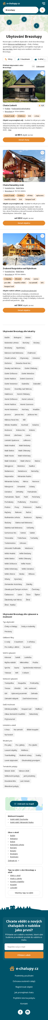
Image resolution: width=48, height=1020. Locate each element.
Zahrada (34, 693)
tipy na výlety (8, 49)
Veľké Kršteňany (11, 569)
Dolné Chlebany (31, 368)
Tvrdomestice (10, 543)
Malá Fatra (20, 188)
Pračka (35, 662)
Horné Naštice (10, 404)
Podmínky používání (24, 975)
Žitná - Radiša (10, 605)
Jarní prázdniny (29, 776)
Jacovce (8, 414)
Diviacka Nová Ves (23, 363)
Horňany (25, 409)
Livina (28, 435)
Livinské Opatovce (12, 440)
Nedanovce (9, 471)
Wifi (16, 673)
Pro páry (8, 745)
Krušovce (8, 430)
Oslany (32, 486)
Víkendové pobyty (12, 786)
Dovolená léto (10, 781)
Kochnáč (24, 425)
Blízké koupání (32, 729)
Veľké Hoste (26, 563)
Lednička (27, 657)
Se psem (26, 647)
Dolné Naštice (10, 378)
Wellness (24, 750)
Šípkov (37, 594)
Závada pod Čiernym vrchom (16, 589)
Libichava (17, 435)
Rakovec (18, 512)
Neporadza (9, 476)
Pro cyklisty (20, 745)
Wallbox (38, 709)
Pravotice (34, 502)
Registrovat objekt (24, 987)
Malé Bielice (9, 450)
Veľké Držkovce (11, 563)
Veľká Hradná (10, 553)
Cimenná (36, 358)
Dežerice (8, 363)
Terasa (7, 688)
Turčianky (34, 538)
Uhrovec (23, 543)
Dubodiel (36, 384)
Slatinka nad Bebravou (13, 528)
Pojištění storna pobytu (24, 998)
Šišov (28, 594)
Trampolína (9, 683)
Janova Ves (19, 414)
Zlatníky (29, 584)
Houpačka (22, 683)
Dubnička (25, 384)
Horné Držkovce (11, 399)
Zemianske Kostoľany (13, 584)
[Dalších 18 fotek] (24, 86)
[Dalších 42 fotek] (24, 249)
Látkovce (27, 440)
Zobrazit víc (12, 860)
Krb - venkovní (30, 688)
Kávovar (8, 657)
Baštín (7, 337)
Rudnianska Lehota (12, 517)
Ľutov (20, 594)
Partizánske (32, 492)
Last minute (25, 781)
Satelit (17, 657)
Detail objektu (24, 223)
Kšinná (7, 435)
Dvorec (7, 389)
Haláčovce (9, 394)
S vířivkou (31, 642)
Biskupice (17, 337)
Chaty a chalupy (11, 626)
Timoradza (9, 538)
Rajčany (8, 512)
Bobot (28, 337)
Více (9, 130)
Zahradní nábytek (11, 698)
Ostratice (8, 492)
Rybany (39, 517)
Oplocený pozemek (19, 693)
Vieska (21, 574)
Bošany (36, 342)
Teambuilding (10, 755)
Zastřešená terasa (30, 698)
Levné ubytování (11, 760)
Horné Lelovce (27, 399)
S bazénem (18, 642)
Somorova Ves (10, 533)
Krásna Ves (20, 430)
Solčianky (30, 528)
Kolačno (35, 425)
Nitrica (25, 481)
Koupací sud (26, 709)
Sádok (32, 533)
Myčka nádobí (10, 662)
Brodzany (8, 348)
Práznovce (27, 507)
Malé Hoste (9, 456)
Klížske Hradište (11, 425)
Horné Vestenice (11, 409)
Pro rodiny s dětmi (12, 647)
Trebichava (21, 538)
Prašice (7, 108)
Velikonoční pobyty (12, 776)
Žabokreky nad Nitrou (13, 600)
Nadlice (32, 466)
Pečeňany (36, 497)
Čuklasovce (9, 594)
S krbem (25, 673)
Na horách (9, 734)
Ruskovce (28, 517)
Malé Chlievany (24, 450)
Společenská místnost (32, 667)
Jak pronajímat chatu (24, 992)
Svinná (23, 533)
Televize (8, 673)
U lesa (7, 729)
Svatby (38, 755)
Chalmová (31, 353)
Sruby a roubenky (28, 626)
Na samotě (18, 729)
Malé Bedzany (24, 445)
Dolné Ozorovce (26, 378)
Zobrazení (40, 66)
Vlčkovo (31, 574)
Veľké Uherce (10, 574)
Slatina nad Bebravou (23, 522)
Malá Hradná (10, 445)
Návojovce (9, 486)
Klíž (24, 420)
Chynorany (24, 358)
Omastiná (21, 486)
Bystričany (20, 348)
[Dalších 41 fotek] (24, 166)
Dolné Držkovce (11, 373)
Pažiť (26, 497)
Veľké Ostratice (28, 569)
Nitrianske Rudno (24, 476)
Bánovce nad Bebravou (17, 44)
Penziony (8, 631)
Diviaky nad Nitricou (12, 368)
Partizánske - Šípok (12, 497)
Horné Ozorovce (26, 404)
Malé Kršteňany (24, 456)
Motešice (21, 466)
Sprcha (7, 667)
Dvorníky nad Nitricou (23, 389)
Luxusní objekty (11, 750)
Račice (28, 512)
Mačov (37, 461)
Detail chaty (24, 140)
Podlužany (22, 502)
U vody (7, 642)
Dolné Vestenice (11, 384)
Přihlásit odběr (24, 955)
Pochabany (9, 502)
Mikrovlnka (24, 662)
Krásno (32, 430)
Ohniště (17, 688)
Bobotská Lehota (11, 342)
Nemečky (35, 471)
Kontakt (24, 1003)
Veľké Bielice (10, 558)
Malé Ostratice (10, 461)
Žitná (28, 600)
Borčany (26, 342)
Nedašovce (22, 471)
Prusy (17, 507)
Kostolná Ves (10, 188)
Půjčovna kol (10, 719)
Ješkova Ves (32, 414)
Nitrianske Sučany (12, 481)
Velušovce (29, 548)
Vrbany (7, 579)
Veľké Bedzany (25, 553)
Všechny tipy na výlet (24, 893)
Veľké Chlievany (25, 558)
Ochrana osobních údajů (24, 981)
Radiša (38, 507)
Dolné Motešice (28, 373)
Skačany (8, 522)
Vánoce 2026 (24, 771)
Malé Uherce (25, 461)
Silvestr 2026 (10, 771)
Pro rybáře (33, 745)
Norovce (35, 481)
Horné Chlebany (23, 394)
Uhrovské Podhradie (13, 548)
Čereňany (35, 589)
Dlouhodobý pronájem (31, 760)
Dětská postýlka (11, 709)
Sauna (16, 667)
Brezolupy (9, 111)
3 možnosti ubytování (29, 291)
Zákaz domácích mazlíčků (15, 714)
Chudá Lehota (10, 358)
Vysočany (18, 579)
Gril (6, 693)
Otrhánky (19, 492)
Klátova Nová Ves (12, 420)
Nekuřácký (33, 714)
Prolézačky (34, 683)
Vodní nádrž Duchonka (19, 819)
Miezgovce (9, 466)
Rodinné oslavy (25, 755)
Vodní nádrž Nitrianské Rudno (22, 822)
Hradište (36, 409)
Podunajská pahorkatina (21, 108)
